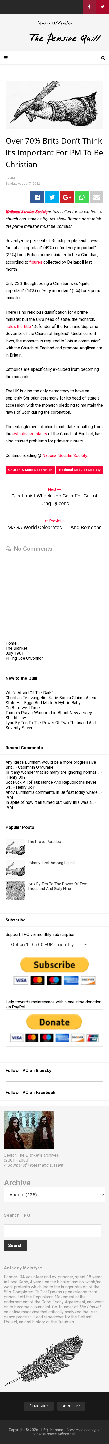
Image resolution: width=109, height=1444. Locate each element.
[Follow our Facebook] (89, 7)
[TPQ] (54, 43)
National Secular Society (26, 211)
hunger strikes (74, 1286)
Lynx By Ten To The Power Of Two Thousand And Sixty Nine (57, 886)
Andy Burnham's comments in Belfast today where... (53, 792)
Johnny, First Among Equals (52, 862)
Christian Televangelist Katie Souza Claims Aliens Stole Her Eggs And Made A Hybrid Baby (51, 700)
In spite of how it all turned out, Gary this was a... (50, 802)
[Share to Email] (96, 197)
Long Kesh (18, 1281)
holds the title (18, 326)
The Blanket (16, 648)
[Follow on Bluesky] (102, 7)
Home (11, 643)
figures (35, 262)
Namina (56, 1430)
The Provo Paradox (44, 841)
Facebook (46, 1092)
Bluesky (43, 1070)
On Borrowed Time (23, 707)
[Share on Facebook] (37, 197)
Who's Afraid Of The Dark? (30, 692)
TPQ (44, 1430)
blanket (64, 1281)
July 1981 (15, 653)
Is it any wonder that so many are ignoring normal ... (52, 772)
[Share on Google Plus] (67, 197)
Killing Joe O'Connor (24, 658)
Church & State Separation (30, 470)
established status (29, 433)
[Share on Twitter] (52, 197)
